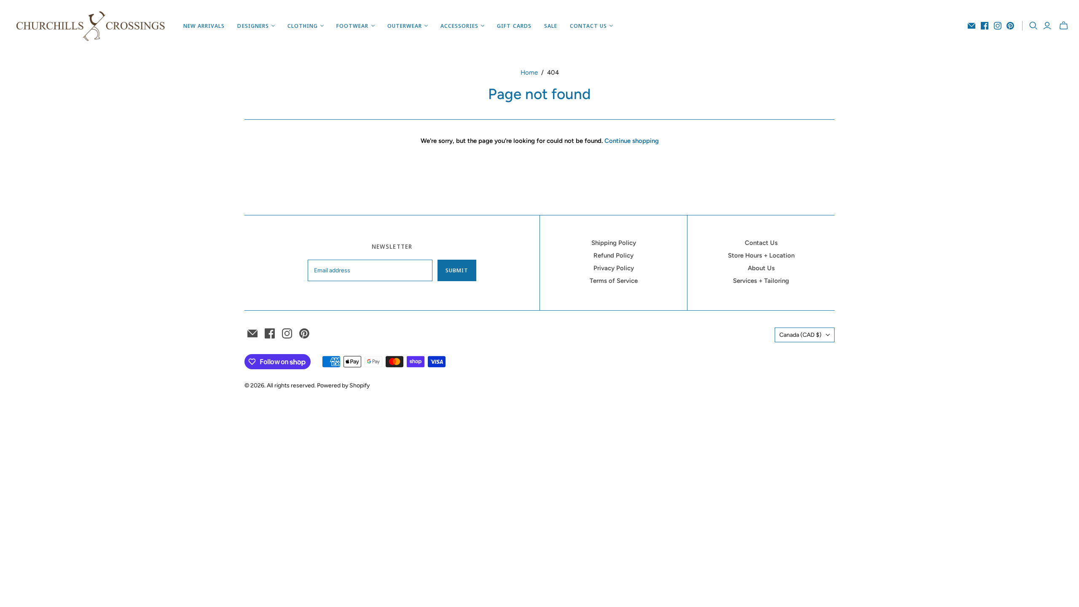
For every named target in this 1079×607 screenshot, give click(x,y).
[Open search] (1033, 25)
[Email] (971, 26)
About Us (761, 268)
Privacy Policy (613, 268)
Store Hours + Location (761, 255)
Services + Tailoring (761, 281)
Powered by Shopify (343, 385)
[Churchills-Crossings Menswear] (91, 25)
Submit (457, 270)
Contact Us (761, 243)
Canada (800, 334)
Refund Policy (613, 255)
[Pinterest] (1010, 26)
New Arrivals (204, 26)
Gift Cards (514, 26)
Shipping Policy (613, 243)
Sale (550, 26)
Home (529, 72)
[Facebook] (984, 26)
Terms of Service (614, 281)
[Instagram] (997, 26)
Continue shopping (631, 141)
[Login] (1047, 25)
